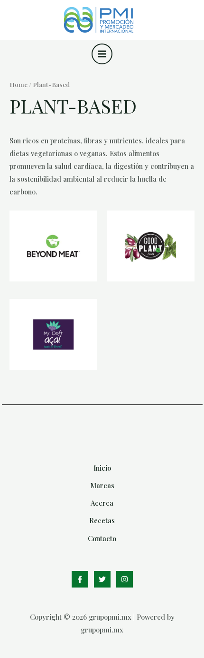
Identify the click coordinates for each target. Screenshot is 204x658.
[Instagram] (124, 579)
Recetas (102, 520)
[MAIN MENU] (102, 54)
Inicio (102, 468)
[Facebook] (80, 579)
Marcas (102, 485)
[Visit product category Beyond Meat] (53, 246)
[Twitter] (102, 579)
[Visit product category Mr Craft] (53, 334)
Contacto (102, 538)
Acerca (102, 503)
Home (18, 84)
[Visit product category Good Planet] (151, 246)
